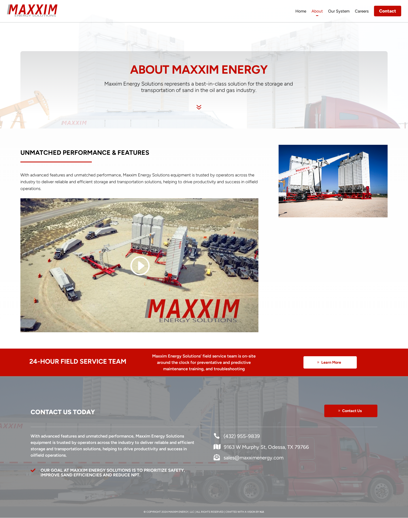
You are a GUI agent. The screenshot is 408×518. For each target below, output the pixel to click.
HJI (262, 511)
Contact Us (352, 410)
